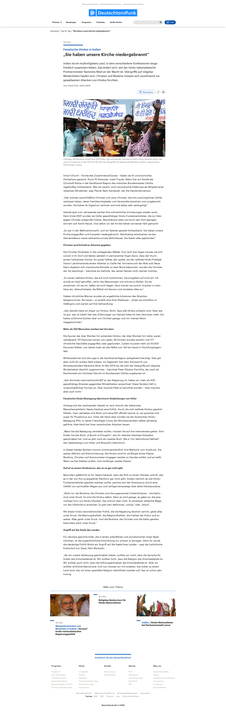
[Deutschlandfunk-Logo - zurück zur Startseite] (113, 12)
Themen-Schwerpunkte (62, 687)
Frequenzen (84, 687)
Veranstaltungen (136, 678)
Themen (55, 22)
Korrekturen (158, 684)
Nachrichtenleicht (59, 681)
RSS (130, 684)
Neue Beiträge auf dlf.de (62, 684)
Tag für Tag (65, 31)
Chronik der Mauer (130, 696)
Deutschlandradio (90, 4)
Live (172, 22)
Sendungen (71, 22)
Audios (82, 675)
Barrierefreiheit (159, 687)
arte (118, 696)
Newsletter (133, 675)
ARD (95, 696)
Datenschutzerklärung (104, 693)
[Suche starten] (161, 22)
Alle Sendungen (59, 675)
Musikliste (133, 681)
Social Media (109, 675)
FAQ (130, 672)
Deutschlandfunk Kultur (111, 4)
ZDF (102, 696)
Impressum (145, 693)
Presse (156, 675)
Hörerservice (109, 672)
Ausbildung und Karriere (163, 678)
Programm (86, 22)
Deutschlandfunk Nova (134, 4)
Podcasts (101, 22)
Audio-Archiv (116, 22)
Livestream (84, 672)
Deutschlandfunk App (88, 681)
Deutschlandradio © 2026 (113, 705)
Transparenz (158, 681)
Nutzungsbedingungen (127, 693)
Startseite (54, 31)
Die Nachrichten (59, 678)
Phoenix (110, 696)
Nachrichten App (86, 684)
